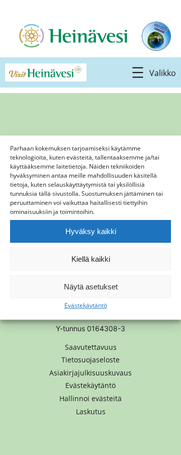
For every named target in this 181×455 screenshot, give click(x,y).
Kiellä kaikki (90, 259)
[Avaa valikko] (152, 72)
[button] (90, 398)
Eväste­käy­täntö (85, 305)
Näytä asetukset (91, 286)
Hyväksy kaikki (90, 231)
